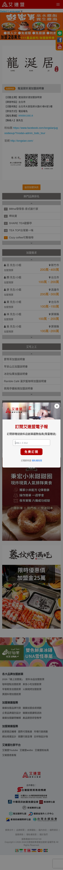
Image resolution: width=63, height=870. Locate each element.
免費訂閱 (31, 452)
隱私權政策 (37, 460)
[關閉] (56, 406)
